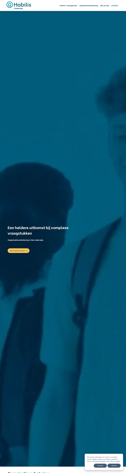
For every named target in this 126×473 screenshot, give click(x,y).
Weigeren (114, 465)
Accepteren (100, 465)
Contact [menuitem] (114, 5)
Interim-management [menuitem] (68, 5)
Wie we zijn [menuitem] (104, 5)
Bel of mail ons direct (17, 251)
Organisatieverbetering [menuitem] (89, 5)
